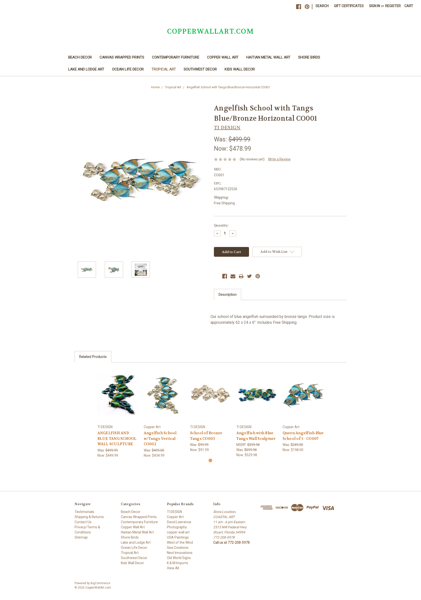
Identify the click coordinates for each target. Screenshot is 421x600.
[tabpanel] (118, 413)
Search (322, 6)
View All (173, 568)
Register (393, 6)
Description (228, 294)
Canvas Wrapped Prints (122, 57)
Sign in (374, 6)
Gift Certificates (349, 6)
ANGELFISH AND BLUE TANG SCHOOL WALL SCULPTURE (117, 438)
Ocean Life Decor (128, 69)
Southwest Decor (200, 69)
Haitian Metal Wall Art (268, 57)
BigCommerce (100, 583)
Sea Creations (178, 548)
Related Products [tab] (93, 356)
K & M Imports (177, 563)
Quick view (117, 390)
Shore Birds (309, 57)
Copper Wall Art (223, 57)
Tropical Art (164, 69)
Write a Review (279, 159)
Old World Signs (179, 558)
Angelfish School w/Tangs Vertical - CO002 (161, 438)
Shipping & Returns (89, 517)
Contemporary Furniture (175, 57)
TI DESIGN (174, 512)
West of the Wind (180, 542)
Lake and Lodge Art (86, 69)
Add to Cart (118, 399)
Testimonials (84, 512)
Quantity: (221, 225)
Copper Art (175, 517)
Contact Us (83, 522)
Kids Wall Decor (240, 69)
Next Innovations (179, 553)
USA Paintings (178, 537)
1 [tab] (210, 460)
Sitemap (81, 537)
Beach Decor (80, 57)
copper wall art (178, 532)
